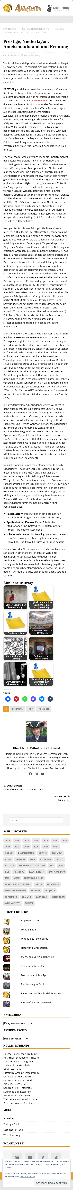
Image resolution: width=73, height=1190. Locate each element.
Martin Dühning (32, 55)
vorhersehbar (39, 100)
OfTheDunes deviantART (17, 1076)
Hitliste (9, 865)
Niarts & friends (33, 878)
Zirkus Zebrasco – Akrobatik (19, 1103)
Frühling (45, 859)
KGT (31, 709)
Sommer (26, 897)
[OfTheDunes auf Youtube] (30, 1158)
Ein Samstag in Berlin (33, 984)
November (53, 884)
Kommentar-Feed (13, 1129)
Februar (20, 859)
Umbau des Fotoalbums (34, 938)
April (56, 846)
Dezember (56, 852)
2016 (17, 840)
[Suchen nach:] (36, 820)
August (9, 852)
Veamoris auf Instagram (17, 1095)
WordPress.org (11, 1135)
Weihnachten (13, 903)
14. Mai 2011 (12, 55)
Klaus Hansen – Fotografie (18, 1061)
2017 (26, 840)
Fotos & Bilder (29, 929)
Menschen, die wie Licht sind (37, 956)
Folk (32, 859)
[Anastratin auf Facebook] (43, 1158)
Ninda (38, 884)
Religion (44, 709)
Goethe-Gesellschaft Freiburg (20, 1054)
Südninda (41, 897)
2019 (45, 840)
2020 (55, 840)
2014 (7, 840)
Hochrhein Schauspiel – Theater (21, 1057)
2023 (17, 846)
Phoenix (35, 890)
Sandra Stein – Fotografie (17, 1087)
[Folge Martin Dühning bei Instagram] (35, 774)
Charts (43, 852)
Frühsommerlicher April (34, 975)
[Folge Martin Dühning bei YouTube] (41, 774)
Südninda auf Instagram (17, 1091)
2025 (36, 846)
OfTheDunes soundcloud (17, 1080)
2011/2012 (17, 709)
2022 (7, 846)
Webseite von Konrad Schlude (20, 1099)
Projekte (50, 890)
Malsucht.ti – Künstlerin (17, 1065)
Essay (8, 859)
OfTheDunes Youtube (15, 1084)
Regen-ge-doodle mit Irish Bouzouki (41, 993)
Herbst (59, 859)
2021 (64, 840)
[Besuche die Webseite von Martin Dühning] (30, 774)
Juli (52, 865)
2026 (45, 846)
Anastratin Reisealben (33, 966)
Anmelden (9, 1118)
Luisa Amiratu (57, 871)
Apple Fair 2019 (30, 920)
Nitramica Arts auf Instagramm (21, 1072)
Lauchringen (36, 871)
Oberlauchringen (15, 890)
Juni (60, 865)
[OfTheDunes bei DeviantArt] (56, 1158)
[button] (68, 19)
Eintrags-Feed (11, 1124)
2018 (36, 840)
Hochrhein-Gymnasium (32, 865)
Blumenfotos (26, 852)
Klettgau (19, 871)
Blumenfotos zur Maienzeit (36, 1002)
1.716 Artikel (53, 748)
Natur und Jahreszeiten (34, 947)
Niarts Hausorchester (18, 884)
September (11, 897)
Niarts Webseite (12, 1069)
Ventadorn (58, 897)
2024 (26, 846)
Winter (29, 903)
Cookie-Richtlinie (27, 1176)
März (17, 878)
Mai (7, 878)
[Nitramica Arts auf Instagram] (17, 1158)
